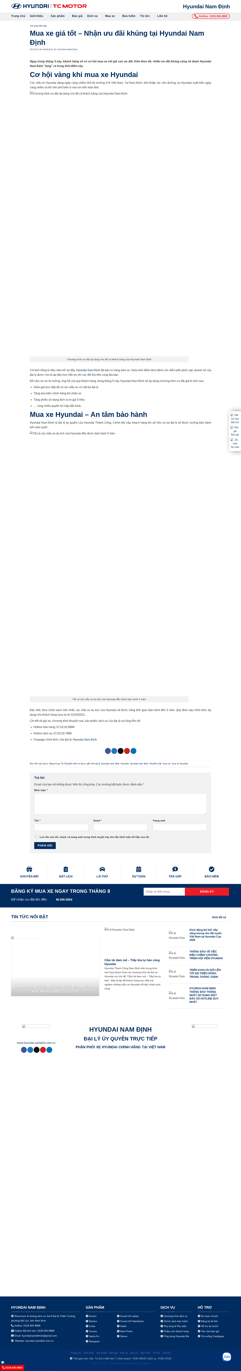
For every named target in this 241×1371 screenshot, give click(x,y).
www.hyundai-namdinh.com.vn (36, 1042)
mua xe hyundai (180, 763)
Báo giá (77, 15)
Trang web (159, 820)
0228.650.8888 (13, 1367)
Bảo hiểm (128, 15)
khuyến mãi (155, 763)
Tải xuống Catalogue (212, 1336)
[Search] (186, 16)
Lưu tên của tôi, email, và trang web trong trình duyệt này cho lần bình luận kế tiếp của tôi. (95, 837)
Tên (37, 820)
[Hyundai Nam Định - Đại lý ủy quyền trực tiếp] (49, 6)
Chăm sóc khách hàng (176, 1331)
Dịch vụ (92, 15)
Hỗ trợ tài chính (209, 1326)
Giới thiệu (36, 15)
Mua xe (110, 15)
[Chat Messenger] (5, 1362)
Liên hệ (162, 15)
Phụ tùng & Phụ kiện (175, 1326)
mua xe (166, 763)
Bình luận (40, 790)
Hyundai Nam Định (206, 6)
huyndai (125, 763)
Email (98, 820)
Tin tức (145, 15)
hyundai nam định (139, 763)
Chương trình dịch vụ (175, 1316)
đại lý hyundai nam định (107, 763)
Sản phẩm (58, 15)
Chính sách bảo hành (175, 1321)
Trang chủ (18, 15)
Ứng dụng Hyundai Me (176, 1336)
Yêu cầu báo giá (210, 1331)
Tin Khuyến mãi (38, 26)
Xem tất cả (219, 917)
